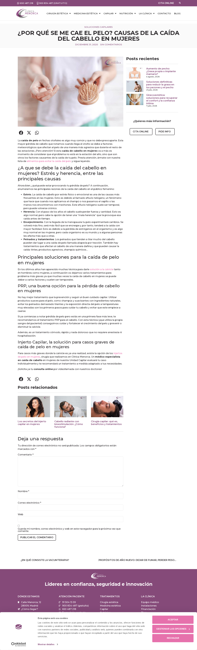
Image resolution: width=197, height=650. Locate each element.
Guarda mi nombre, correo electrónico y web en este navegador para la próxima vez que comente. (69, 530)
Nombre (23, 491)
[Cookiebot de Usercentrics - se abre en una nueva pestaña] (18, 644)
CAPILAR (108, 13)
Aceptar (173, 619)
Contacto (164, 13)
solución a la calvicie (101, 269)
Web (20, 514)
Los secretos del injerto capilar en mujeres (32, 423)
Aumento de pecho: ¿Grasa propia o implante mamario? (161, 71)
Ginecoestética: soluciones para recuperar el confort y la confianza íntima (162, 99)
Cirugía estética (57, 13)
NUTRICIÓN (126, 13)
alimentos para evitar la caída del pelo (48, 161)
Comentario (25, 455)
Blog (177, 13)
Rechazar (173, 638)
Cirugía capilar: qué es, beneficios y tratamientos (106, 423)
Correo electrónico (29, 503)
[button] (21, 132)
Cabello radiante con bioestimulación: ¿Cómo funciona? (68, 424)
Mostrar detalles (46, 644)
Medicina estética (86, 13)
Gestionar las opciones (171, 629)
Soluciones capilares (98, 27)
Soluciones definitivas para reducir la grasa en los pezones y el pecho (160, 84)
